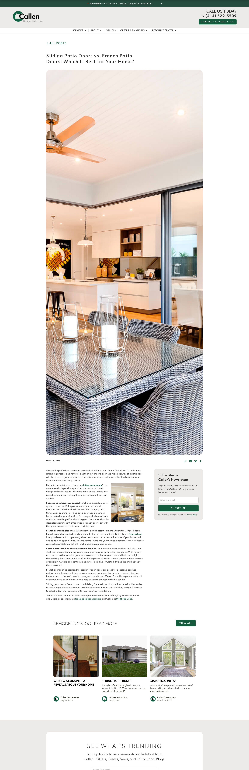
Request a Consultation (217, 21)
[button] (79, 30)
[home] (28, 17)
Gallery (111, 30)
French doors (135, 533)
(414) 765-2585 (124, 598)
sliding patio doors (92, 484)
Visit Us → (148, 3)
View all (185, 623)
